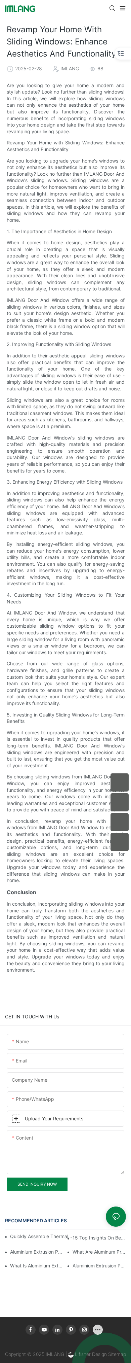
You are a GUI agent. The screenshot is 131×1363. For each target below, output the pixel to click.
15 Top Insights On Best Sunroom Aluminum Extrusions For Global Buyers (99, 1237)
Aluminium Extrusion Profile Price (99, 1265)
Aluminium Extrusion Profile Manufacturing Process (36, 1252)
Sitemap (116, 1354)
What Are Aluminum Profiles (99, 1252)
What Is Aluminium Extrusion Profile (36, 1265)
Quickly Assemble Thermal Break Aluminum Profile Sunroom (41, 1236)
